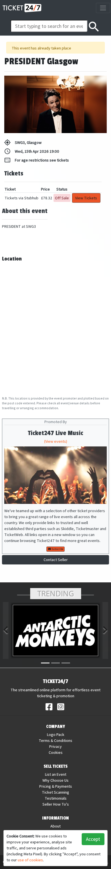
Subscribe (57, 549)
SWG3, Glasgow (23, 142)
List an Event (55, 774)
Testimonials (56, 798)
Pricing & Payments (55, 786)
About (55, 826)
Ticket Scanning (55, 792)
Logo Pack (55, 734)
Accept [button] (93, 839)
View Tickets (86, 197)
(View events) (55, 441)
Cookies (56, 752)
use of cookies (30, 859)
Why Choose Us (55, 780)
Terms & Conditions (55, 740)
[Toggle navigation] (103, 8)
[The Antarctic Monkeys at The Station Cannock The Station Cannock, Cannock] (55, 630)
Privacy (55, 746)
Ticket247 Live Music (55, 433)
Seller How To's (55, 804)
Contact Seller (56, 559)
